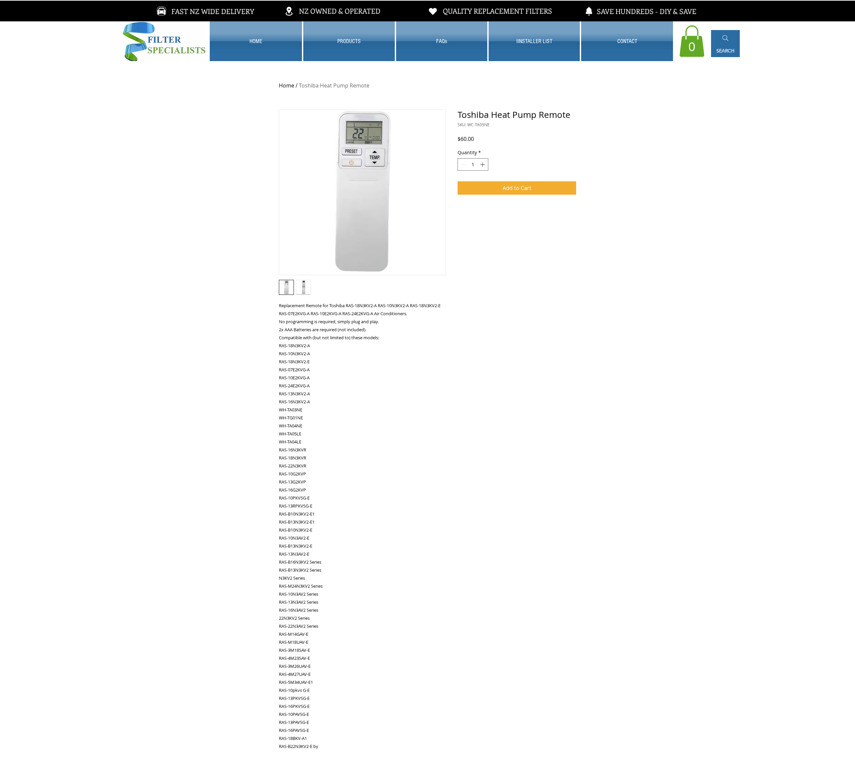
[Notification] (588, 11)
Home (286, 85)
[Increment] (483, 164)
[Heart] (433, 11)
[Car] (161, 11)
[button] (692, 41)
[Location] (289, 11)
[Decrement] (463, 164)
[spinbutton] (473, 164)
